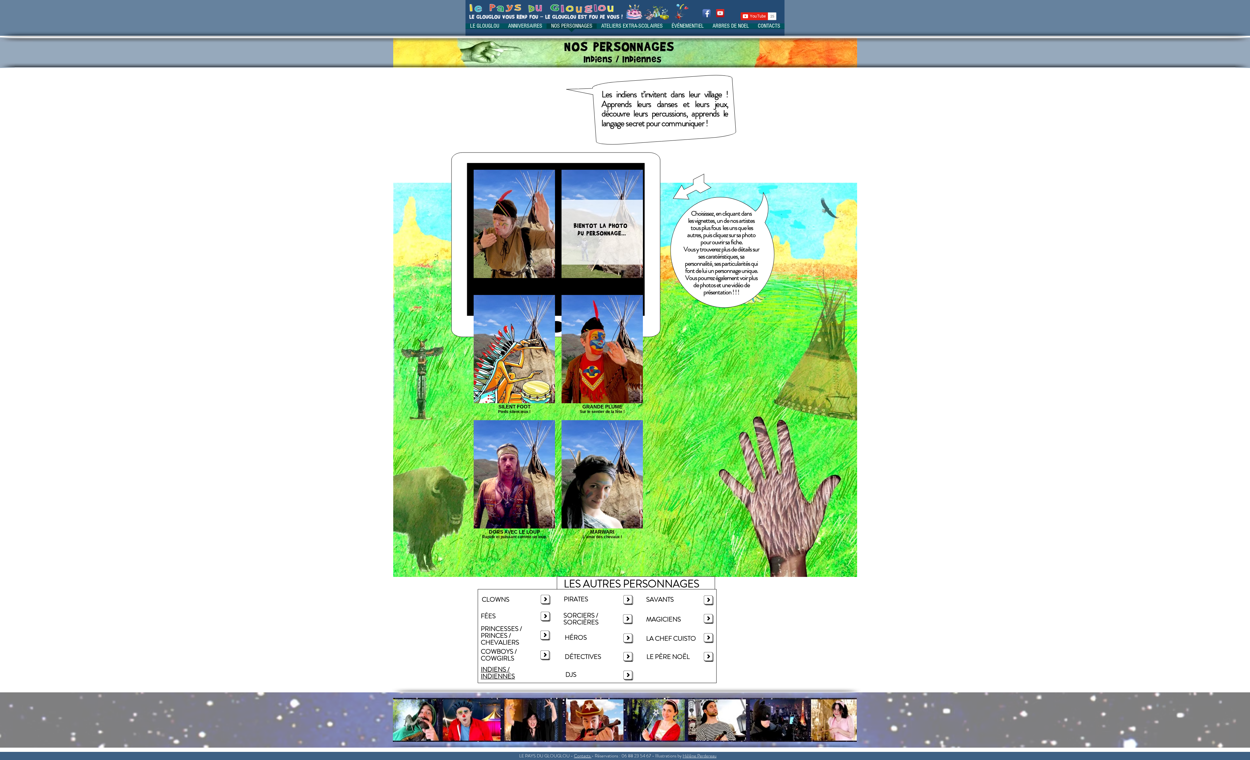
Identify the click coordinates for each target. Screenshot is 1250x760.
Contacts (582, 756)
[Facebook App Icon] (706, 13)
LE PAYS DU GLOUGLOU (544, 756)
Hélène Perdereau (699, 756)
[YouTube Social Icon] (720, 13)
